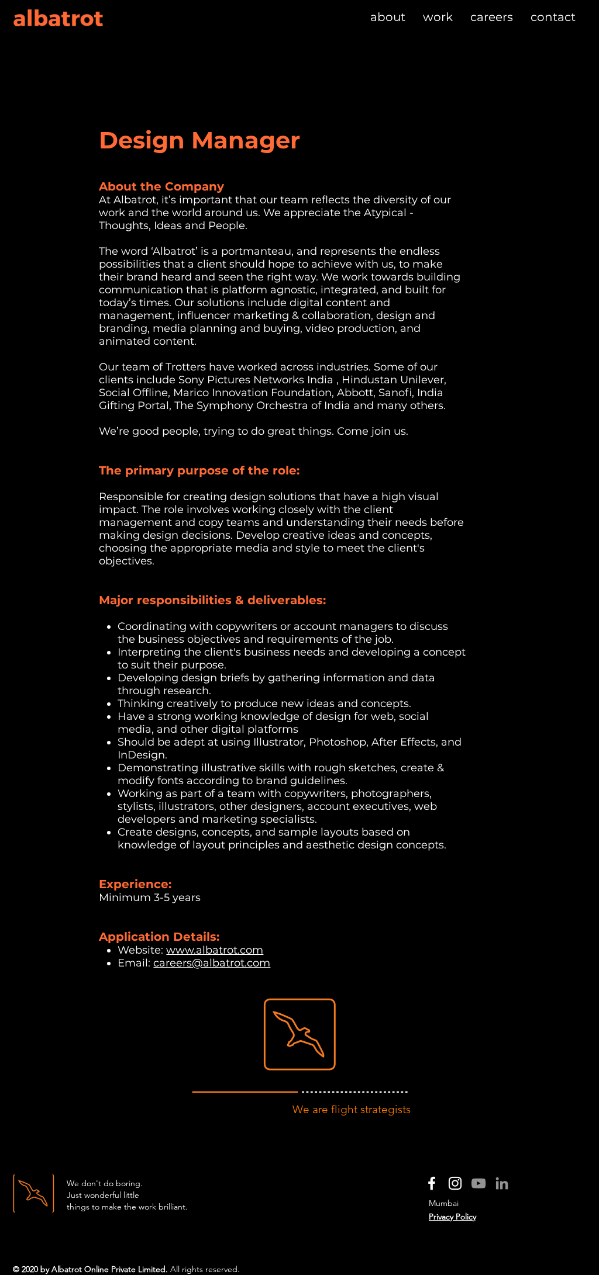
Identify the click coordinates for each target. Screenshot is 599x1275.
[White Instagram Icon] (455, 1183)
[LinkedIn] (502, 1183)
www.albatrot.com (214, 950)
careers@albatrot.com (211, 963)
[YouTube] (478, 1183)
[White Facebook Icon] (431, 1183)
